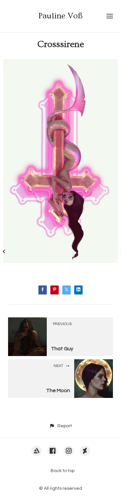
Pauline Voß (60, 16)
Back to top (63, 470)
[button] (60, 425)
